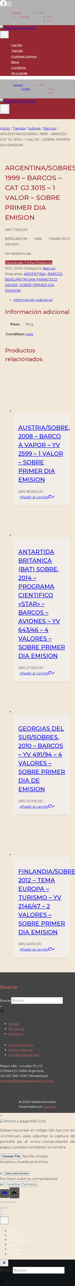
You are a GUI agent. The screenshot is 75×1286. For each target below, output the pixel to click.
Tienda (16, 51)
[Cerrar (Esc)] (14, 1202)
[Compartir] (10, 1202)
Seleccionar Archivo (17, 1173)
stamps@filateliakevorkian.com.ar (26, 1081)
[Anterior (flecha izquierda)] (1, 1207)
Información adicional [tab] (33, 300)
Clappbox (49, 1107)
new (29, 334)
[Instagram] (9, 5)
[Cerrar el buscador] (4, 1263)
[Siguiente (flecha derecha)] (6, 1207)
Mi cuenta (16, 1029)
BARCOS (55, 274)
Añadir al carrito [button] (34, 497)
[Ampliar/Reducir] (1, 1202)
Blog (15, 62)
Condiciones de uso (23, 1055)
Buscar (5, 1000)
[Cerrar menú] (1, 1213)
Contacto (18, 68)
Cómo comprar (20, 1050)
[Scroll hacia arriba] (4, 1193)
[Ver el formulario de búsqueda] (4, 34)
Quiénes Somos (24, 56)
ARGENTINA (35, 274)
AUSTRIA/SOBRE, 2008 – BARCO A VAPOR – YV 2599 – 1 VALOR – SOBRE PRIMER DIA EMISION (44, 453)
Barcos (49, 268)
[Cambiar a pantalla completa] (6, 1202)
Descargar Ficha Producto (28, 262)
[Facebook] (3, 5)
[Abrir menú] (4, 109)
